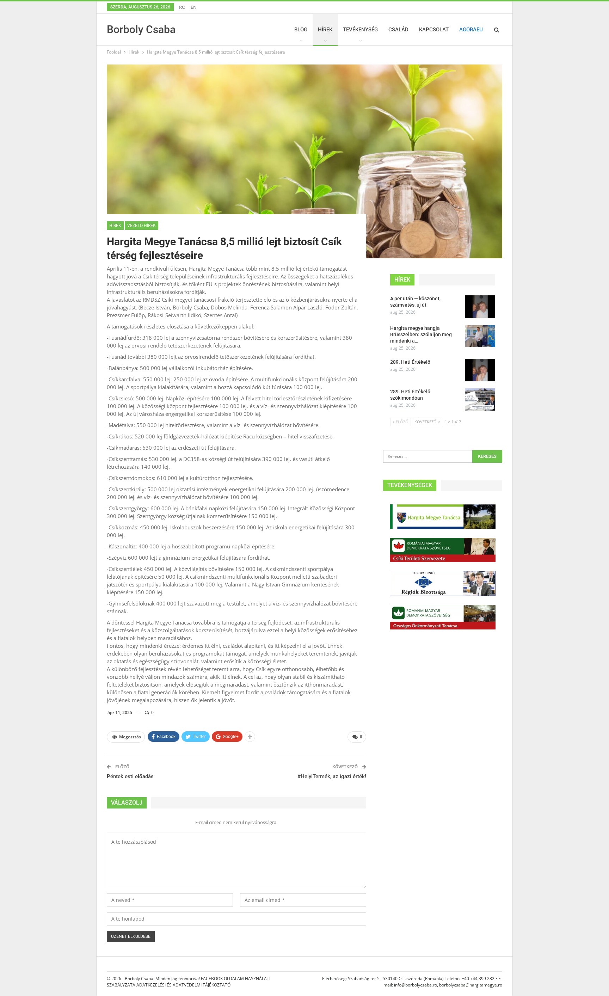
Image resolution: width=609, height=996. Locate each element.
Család (398, 29)
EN (194, 7)
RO (182, 7)
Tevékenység (360, 29)
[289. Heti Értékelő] (480, 370)
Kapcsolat (434, 29)
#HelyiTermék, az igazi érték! (331, 776)
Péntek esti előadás (130, 776)
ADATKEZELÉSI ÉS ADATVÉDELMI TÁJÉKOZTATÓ (183, 985)
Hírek (325, 29)
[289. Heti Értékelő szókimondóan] (480, 399)
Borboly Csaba (141, 29)
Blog (300, 29)
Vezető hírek (141, 225)
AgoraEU (471, 29)
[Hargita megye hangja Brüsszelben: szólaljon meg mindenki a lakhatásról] (480, 336)
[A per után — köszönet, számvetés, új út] (480, 306)
